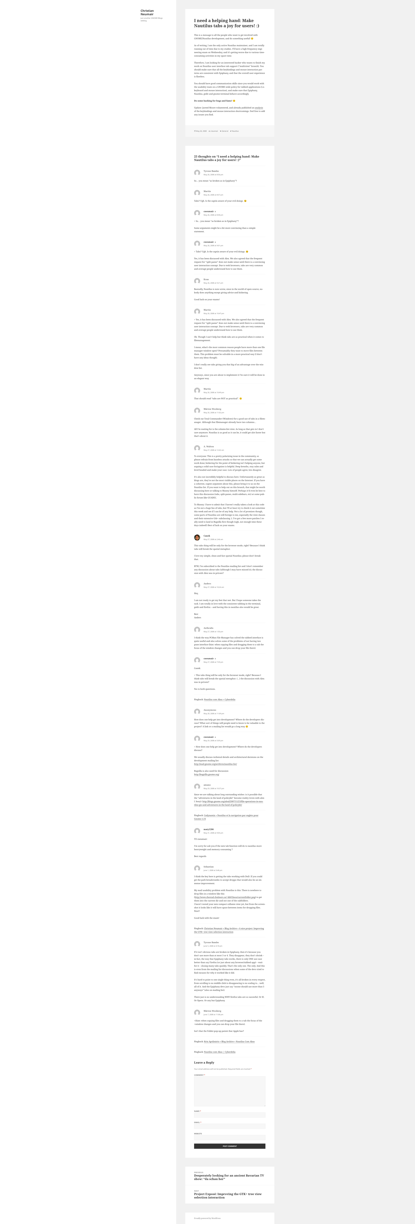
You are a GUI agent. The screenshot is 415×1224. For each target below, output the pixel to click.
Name (197, 1111)
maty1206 (209, 829)
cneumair (214, 131)
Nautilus (235, 131)
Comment (199, 1075)
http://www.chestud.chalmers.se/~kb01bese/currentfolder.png (225, 897)
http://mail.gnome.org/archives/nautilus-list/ (215, 764)
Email (197, 1122)
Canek (207, 535)
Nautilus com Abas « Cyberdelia (219, 699)
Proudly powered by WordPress (207, 1218)
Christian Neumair (147, 12)
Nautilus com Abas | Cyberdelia (219, 1051)
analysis (259, 107)
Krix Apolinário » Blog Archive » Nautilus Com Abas (229, 1041)
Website (198, 1133)
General (225, 131)
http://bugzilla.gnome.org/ (206, 774)
